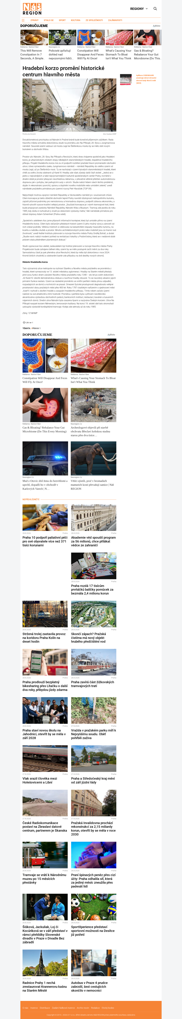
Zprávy (35, 20)
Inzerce (34, 1007)
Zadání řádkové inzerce (63, 1007)
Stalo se (49, 20)
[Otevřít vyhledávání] (155, 9)
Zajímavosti (115, 20)
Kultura (75, 20)
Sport (62, 20)
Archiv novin (83, 1007)
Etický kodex (108, 1007)
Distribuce (45, 1007)
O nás (25, 1007)
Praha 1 (36, 328)
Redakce (95, 1007)
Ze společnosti (94, 20)
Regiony (137, 9)
